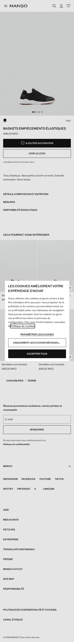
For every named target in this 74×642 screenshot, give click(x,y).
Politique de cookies (22, 326)
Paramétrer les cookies (37, 334)
